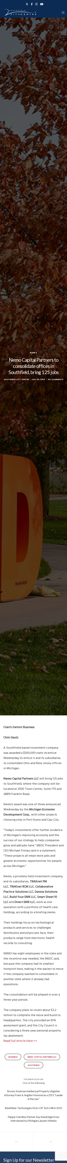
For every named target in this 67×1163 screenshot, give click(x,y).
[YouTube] (41, 4)
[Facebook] (32, 4)
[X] (27, 4)
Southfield (34, 1065)
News (33, 352)
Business (13, 1057)
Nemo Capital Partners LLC (41, 1057)
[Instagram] (36, 4)
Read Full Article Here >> (20, 1040)
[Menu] (62, 12)
